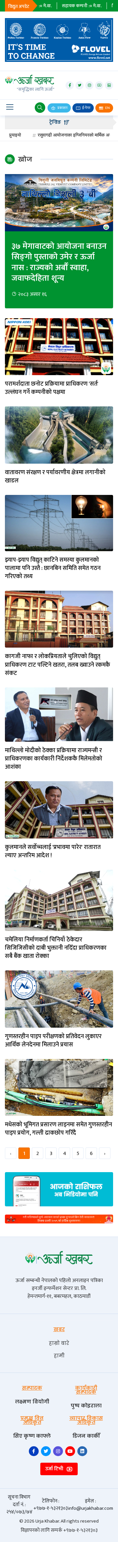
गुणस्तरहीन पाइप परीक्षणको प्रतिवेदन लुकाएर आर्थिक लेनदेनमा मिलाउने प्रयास (53, 1041)
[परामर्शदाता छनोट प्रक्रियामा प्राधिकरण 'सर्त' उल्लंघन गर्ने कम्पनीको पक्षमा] (59, 346)
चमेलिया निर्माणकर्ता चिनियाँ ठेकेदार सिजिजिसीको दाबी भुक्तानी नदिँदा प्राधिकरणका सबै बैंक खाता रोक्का (56, 948)
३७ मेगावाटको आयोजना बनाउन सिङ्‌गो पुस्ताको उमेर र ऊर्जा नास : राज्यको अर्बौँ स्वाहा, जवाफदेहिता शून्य (59, 262)
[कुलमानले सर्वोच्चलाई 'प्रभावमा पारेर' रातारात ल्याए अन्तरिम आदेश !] (59, 809)
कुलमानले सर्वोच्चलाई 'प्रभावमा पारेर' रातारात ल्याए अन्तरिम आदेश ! (53, 851)
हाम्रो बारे (59, 1343)
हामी (59, 1355)
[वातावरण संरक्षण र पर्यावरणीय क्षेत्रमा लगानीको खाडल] (59, 434)
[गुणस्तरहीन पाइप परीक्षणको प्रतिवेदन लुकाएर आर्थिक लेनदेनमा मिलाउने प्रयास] (59, 998)
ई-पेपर (86, 108)
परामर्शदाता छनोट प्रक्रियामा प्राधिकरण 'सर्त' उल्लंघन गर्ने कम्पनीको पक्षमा (51, 388)
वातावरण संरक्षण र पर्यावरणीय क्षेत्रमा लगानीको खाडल (55, 477)
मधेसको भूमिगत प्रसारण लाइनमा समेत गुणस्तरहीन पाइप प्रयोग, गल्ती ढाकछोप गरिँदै (58, 1129)
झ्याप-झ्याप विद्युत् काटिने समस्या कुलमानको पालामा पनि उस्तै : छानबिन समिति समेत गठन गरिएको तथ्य (53, 568)
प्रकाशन (62, 108)
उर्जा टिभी (55, 1468)
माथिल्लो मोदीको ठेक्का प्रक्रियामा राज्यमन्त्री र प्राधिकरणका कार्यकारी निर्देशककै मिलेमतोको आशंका (53, 759)
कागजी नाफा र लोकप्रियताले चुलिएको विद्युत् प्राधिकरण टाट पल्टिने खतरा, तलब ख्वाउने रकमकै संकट (57, 665)
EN (107, 108)
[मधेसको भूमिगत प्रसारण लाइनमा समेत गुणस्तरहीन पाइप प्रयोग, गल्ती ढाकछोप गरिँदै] (59, 1087)
